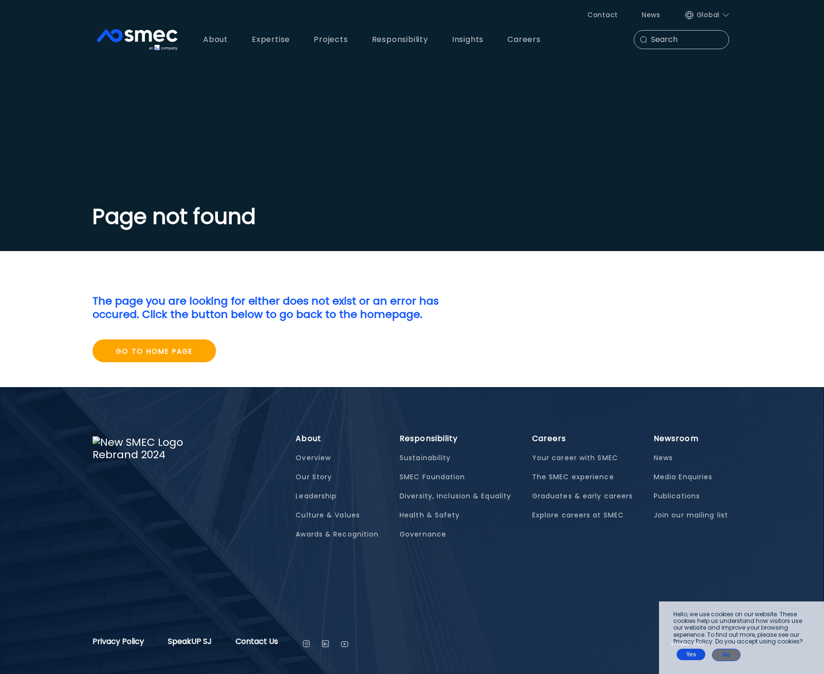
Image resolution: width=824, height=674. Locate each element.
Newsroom (676, 438)
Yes (691, 654)
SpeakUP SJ (190, 642)
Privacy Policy (118, 642)
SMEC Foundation (432, 477)
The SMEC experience (573, 477)
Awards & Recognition (337, 534)
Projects (331, 39)
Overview (313, 458)
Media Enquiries (683, 477)
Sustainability (425, 458)
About (308, 438)
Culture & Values (328, 515)
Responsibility (429, 438)
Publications (677, 496)
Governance (423, 534)
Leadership (316, 496)
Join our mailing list (691, 515)
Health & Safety (430, 515)
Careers (549, 438)
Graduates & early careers (582, 496)
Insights (468, 39)
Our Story (314, 477)
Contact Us (257, 642)
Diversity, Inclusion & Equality (455, 496)
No (726, 655)
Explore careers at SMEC (578, 515)
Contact (602, 15)
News (651, 15)
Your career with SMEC (575, 458)
